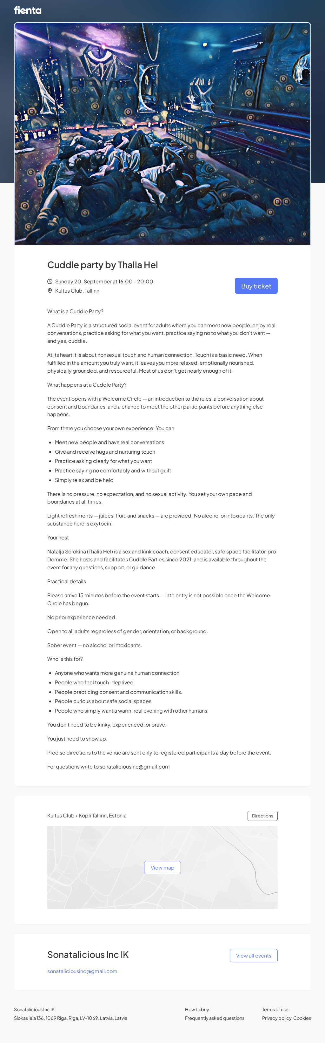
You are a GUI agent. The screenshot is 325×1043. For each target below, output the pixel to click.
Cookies (302, 1018)
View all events (253, 955)
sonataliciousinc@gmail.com (82, 971)
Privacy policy (276, 1018)
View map (163, 867)
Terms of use (275, 1009)
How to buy (197, 1009)
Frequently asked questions (214, 1018)
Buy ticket (256, 286)
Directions (262, 815)
